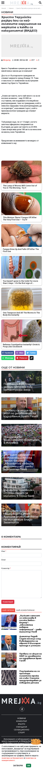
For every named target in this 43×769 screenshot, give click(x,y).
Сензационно (21, 730)
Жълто (21, 724)
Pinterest (23, 358)
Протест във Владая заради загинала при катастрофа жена (19, 387)
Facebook (9, 353)
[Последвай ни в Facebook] (22, 709)
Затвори (18, 765)
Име (3, 551)
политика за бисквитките (13, 758)
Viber (21, 353)
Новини (11, 8)
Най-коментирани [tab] (25, 610)
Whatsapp (9, 358)
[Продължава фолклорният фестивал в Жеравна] (21, 435)
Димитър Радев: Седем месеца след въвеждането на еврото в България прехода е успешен (30, 641)
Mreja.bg (6, 60)
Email (3, 560)
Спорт (21, 733)
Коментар (6, 568)
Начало (3, 8)
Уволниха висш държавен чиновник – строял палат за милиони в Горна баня (19, 491)
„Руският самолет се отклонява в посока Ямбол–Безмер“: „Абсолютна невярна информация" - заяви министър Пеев (19, 462)
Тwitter (33, 353)
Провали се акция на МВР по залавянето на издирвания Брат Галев (21, 413)
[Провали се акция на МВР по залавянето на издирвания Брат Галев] (21, 408)
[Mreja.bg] (21, 701)
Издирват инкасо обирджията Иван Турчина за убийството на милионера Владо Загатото (21, 516)
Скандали (21, 727)
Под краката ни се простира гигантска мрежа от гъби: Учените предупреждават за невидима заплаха (30, 677)
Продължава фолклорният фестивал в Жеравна (21, 440)
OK (28, 765)
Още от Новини (13, 367)
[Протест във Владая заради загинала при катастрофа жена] (21, 382)
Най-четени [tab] (8, 610)
